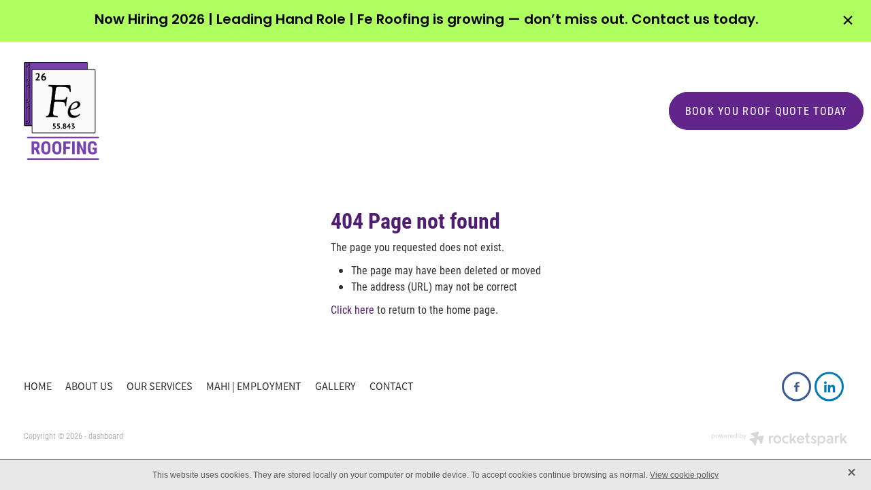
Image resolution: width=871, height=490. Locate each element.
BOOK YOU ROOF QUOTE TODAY (766, 110)
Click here (352, 309)
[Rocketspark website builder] (779, 439)
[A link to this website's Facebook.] (796, 387)
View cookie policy (684, 475)
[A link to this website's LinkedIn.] (829, 387)
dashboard (105, 435)
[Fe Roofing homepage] (333, 111)
